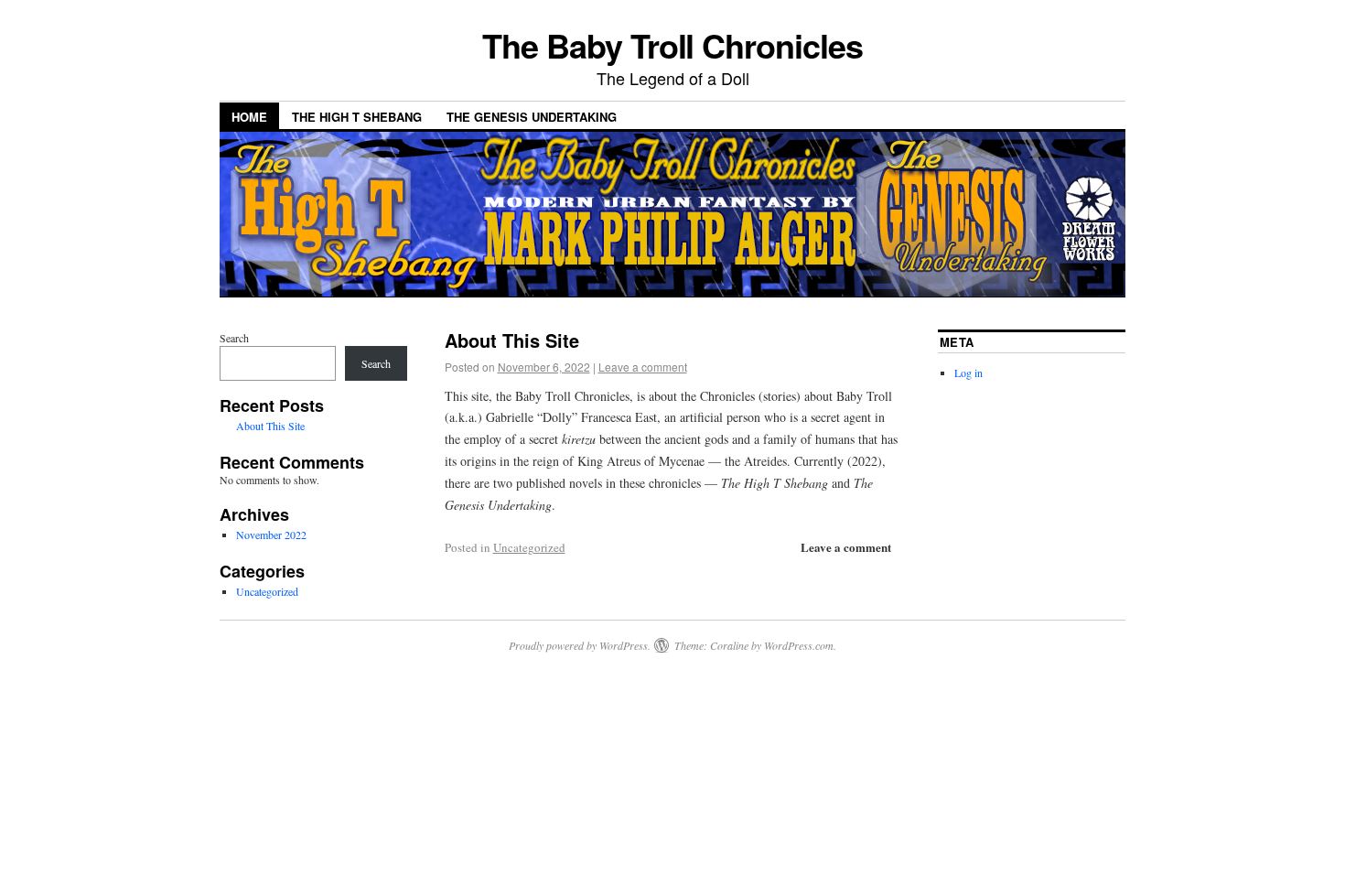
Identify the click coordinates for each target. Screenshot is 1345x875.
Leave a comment (642, 366)
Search (234, 337)
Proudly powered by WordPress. (580, 645)
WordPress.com (799, 645)
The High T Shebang (357, 116)
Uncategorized (529, 547)
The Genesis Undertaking (532, 116)
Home (249, 116)
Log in (968, 372)
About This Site (512, 340)
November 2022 (271, 534)
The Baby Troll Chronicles (672, 45)
